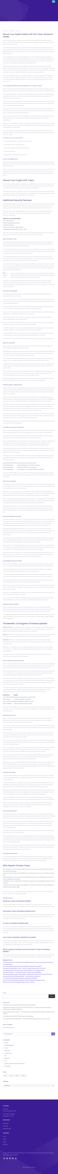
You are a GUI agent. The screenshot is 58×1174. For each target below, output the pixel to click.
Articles (17, 30)
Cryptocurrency (8, 1053)
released (23, 1075)
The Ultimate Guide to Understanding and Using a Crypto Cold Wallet (20, 978)
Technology (7, 1066)
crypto (11, 1075)
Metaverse (7, 1058)
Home (4, 1136)
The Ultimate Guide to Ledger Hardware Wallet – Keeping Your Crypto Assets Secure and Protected (27, 974)
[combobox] (29, 1085)
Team (4, 1141)
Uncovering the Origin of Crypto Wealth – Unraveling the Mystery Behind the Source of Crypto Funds (26, 1018)
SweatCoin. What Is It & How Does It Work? (15, 1063)
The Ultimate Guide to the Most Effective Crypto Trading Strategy (18, 1016)
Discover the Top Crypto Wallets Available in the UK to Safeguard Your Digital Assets (24, 980)
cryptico (11, 30)
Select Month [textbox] (7, 1085)
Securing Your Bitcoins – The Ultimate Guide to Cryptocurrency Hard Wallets (22, 972)
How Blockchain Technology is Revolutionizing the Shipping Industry (19, 1005)
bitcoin (5, 1075)
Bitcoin (6, 1048)
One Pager (5, 1126)
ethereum (17, 1075)
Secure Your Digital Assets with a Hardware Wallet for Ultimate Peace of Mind (22, 966)
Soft (6, 1061)
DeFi (6, 1055)
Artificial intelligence (9, 1045)
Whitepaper (6, 1123)
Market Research (7, 1128)
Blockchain (7, 1050)
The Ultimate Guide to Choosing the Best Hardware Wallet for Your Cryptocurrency (23, 970)
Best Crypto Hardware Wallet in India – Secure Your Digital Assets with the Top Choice (24, 968)
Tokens (4, 1139)
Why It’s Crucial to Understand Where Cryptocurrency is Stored (18, 982)
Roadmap (5, 1144)
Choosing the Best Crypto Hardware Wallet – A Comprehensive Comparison (21, 976)
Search (4, 992)
